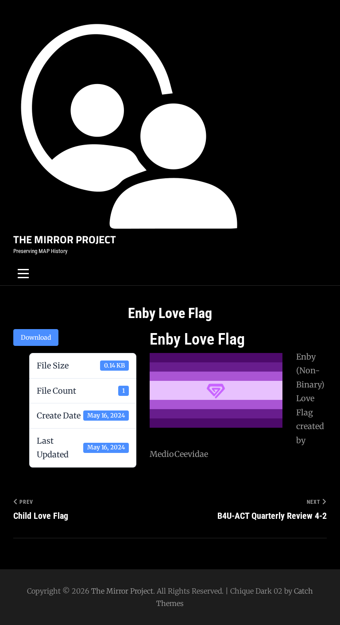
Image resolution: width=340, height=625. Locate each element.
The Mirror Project (64, 239)
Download (36, 337)
